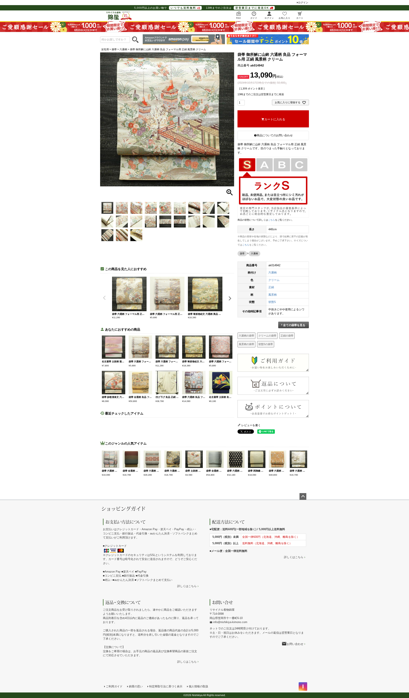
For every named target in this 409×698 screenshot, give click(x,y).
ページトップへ (303, 496)
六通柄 (123, 49)
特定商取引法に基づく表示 (165, 686)
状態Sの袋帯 (265, 344)
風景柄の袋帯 (246, 344)
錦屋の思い (136, 686)
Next (230, 298)
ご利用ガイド (114, 686)
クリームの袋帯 (267, 335)
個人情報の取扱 (198, 686)
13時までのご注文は (237, 7)
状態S (272, 302)
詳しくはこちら (187, 586)
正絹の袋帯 (287, 335)
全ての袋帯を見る (294, 325)
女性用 (105, 49)
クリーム (273, 280)
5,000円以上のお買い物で (165, 7)
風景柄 (272, 294)
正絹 (271, 287)
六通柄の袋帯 (246, 335)
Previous (104, 298)
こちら (271, 220)
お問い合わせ (295, 644)
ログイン (303, 2)
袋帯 (114, 49)
